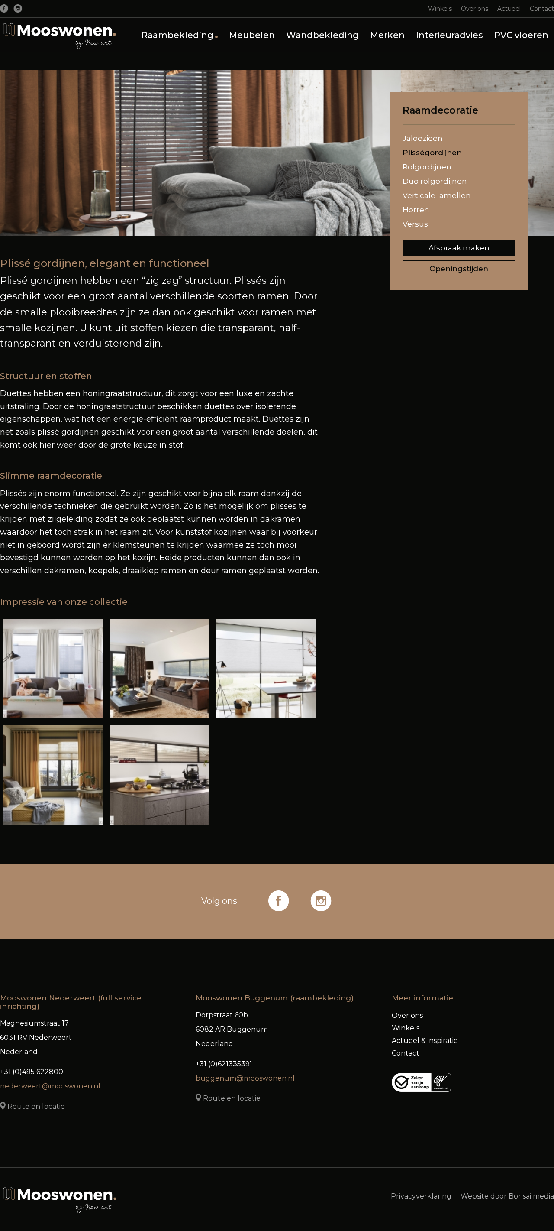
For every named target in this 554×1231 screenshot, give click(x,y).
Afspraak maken (459, 248)
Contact (542, 9)
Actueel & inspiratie (425, 1040)
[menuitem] (440, 8)
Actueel (509, 9)
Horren (416, 209)
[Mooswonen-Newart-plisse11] (159, 775)
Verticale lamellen (437, 195)
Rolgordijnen (427, 166)
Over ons (474, 9)
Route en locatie (35, 1106)
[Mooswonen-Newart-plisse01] (266, 668)
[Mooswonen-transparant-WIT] (60, 35)
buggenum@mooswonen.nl (245, 1078)
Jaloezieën (423, 138)
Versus (415, 224)
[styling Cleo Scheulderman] (53, 775)
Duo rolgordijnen (435, 181)
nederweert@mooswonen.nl (50, 1086)
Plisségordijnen (432, 152)
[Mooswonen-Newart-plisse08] (159, 668)
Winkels (440, 9)
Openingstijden (458, 268)
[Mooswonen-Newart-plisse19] (53, 668)
